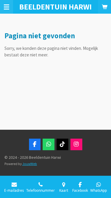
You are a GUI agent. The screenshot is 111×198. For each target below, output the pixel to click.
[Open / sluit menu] (6, 7)
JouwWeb (29, 164)
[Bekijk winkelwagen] (104, 7)
